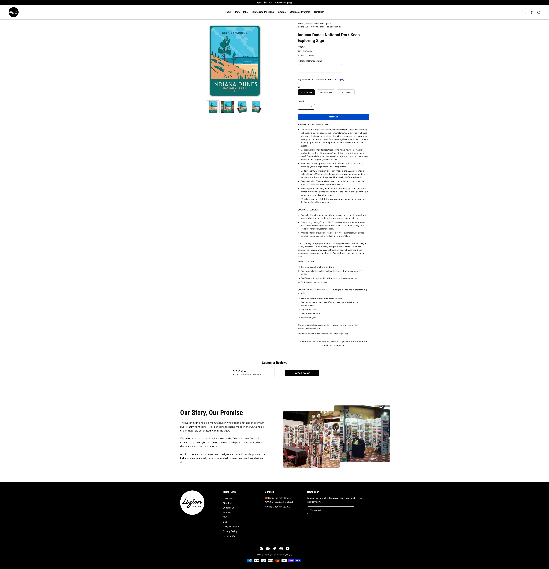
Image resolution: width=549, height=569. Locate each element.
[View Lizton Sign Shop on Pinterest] (281, 548)
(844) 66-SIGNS (230, 526)
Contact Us (228, 507)
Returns (226, 512)
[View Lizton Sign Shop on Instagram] (261, 548)
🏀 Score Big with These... (278, 497)
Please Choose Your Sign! (317, 23)
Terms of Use (229, 536)
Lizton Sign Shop (269, 555)
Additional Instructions (310, 60)
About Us (227, 502)
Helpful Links (229, 491)
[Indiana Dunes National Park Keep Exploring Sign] (213, 106)
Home (300, 23)
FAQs (225, 517)
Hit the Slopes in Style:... (277, 506)
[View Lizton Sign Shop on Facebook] (268, 548)
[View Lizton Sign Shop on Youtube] (288, 548)
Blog (224, 521)
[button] (524, 12)
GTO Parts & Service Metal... (279, 502)
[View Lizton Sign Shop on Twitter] (274, 548)
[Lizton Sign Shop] (14, 12)
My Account (228, 498)
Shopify (289, 555)
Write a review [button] (302, 372)
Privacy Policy (229, 531)
